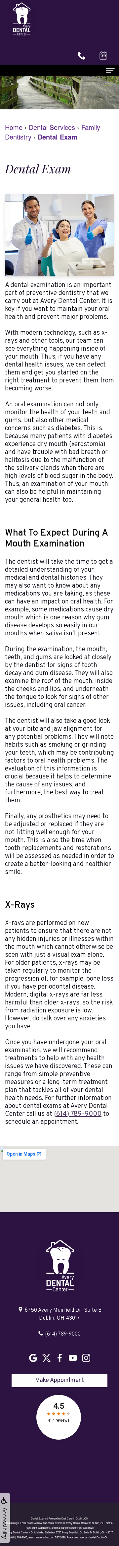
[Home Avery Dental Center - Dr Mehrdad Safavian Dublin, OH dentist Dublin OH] (21, 18)
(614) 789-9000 (77, 1114)
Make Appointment (59, 1380)
